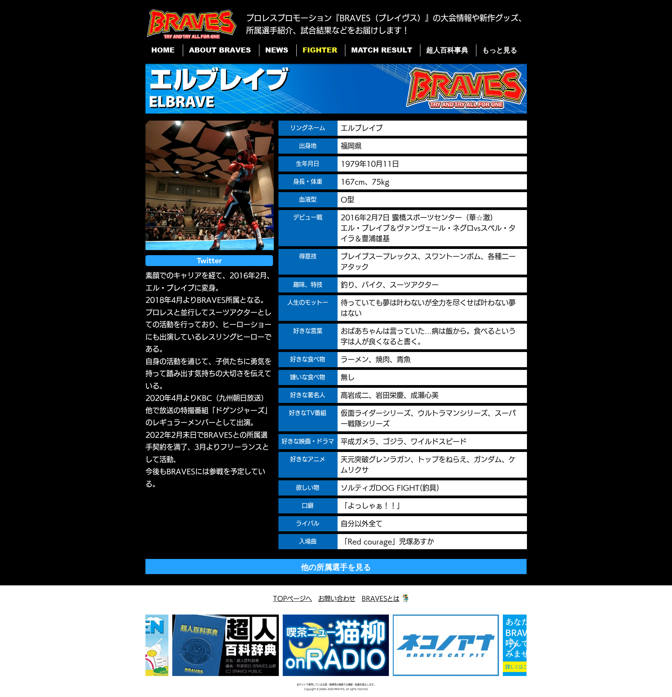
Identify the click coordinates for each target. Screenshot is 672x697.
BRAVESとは (380, 598)
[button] (209, 185)
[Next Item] (513, 645)
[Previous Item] (158, 645)
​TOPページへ (292, 598)
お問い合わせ (336, 598)
